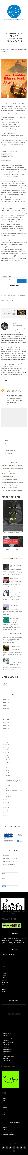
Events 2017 (6, 714)
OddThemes (14, 1143)
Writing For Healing (13, 549)
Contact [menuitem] (4, 993)
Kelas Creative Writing (8, 1042)
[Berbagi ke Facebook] (5, 300)
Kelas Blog (5, 1127)
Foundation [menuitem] (4, 991)
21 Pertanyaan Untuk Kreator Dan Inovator (12, 465)
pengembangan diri (21, 942)
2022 (6, 752)
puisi (15, 942)
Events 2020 (6, 705)
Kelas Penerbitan (7, 1051)
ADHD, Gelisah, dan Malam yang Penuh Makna (12, 490)
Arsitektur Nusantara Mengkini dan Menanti (12, 482)
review (4, 1112)
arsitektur (13, 939)
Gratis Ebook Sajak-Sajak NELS (13, 533)
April (7, 775)
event (4, 1103)
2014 (6, 812)
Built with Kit (14, 285)
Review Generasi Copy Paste (8, 476)
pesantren (4, 942)
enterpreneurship (6, 943)
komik (23, 943)
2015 (6, 810)
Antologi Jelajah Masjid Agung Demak (14, 790)
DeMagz (7, 440)
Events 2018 (6, 711)
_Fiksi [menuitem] (3, 971)
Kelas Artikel (6, 1040)
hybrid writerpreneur (10, 450)
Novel (3, 940)
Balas (8, 404)
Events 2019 (6, 708)
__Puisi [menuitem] (3, 978)
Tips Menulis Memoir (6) (15, 646)
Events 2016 (6, 717)
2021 (6, 755)
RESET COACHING (14, 605)
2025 (6, 744)
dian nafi (7, 443)
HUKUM (13, 295)
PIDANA (9, 297)
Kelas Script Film (6, 1060)
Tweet (2, 290)
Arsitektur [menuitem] (4, 989)
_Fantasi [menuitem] (4, 984)
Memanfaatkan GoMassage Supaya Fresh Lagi (12, 468)
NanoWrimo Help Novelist (8, 471)
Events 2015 (6, 719)
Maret (7, 778)
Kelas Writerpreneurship (8, 1035)
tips (8, 940)
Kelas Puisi (5, 1058)
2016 (6, 807)
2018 (6, 802)
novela (17, 943)
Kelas (4, 1098)
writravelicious (8, 453)
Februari (8, 793)
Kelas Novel (6, 1044)
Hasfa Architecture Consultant (10, 858)
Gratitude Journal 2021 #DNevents (10, 473)
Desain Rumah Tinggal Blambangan (10, 485)
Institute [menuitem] (4, 987)
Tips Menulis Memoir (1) (15, 592)
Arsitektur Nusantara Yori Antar (9, 479)
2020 (6, 757)
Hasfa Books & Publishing (9, 861)
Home (4, 1031)
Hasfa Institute (6, 855)
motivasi (10, 942)
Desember (8, 759)
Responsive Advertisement (8, 954)
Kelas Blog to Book (7, 1033)
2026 (6, 742)
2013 (6, 815)
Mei (7, 772)
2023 (6, 749)
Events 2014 (6, 722)
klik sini (10, 154)
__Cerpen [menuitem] (4, 973)
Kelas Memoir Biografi (8, 1038)
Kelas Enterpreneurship (8, 1056)
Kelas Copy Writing (7, 1132)
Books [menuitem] (3, 968)
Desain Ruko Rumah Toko (15, 660)
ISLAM (17, 295)
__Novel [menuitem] (4, 975)
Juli (7, 767)
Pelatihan (21, 939)
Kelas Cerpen (6, 1047)
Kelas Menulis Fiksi (7, 1049)
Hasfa (6, 447)
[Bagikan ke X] (8, 300)
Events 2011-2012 (7, 728)
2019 (6, 799)
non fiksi (5, 1107)
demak (9, 295)
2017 (6, 805)
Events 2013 (6, 725)
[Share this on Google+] (10, 300)
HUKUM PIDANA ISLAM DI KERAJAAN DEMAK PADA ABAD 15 (13, 781)
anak (20, 943)
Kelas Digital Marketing (8, 1134)
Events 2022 (6, 699)
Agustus (8, 765)
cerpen (12, 940)
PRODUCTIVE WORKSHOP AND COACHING (15, 619)
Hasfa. (16, 1141)
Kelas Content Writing (8, 1130)
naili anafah (4, 297)
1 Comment (18, 44)
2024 (6, 747)
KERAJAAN (23, 295)
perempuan (18, 940)
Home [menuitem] (3, 966)
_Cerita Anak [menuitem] (5, 982)
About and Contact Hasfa (9, 864)
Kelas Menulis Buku (7, 1054)
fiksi (4, 1105)
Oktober (8, 762)
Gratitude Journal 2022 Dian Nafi (9, 487)
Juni (7, 770)
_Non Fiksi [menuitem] (4, 980)
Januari (8, 796)
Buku (5, 295)
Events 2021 (6, 702)
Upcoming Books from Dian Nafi (13, 788)
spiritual (13, 943)
